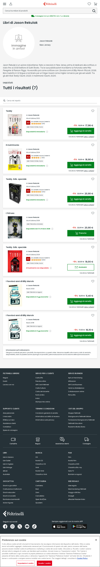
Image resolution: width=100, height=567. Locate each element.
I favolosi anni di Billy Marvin (20, 281)
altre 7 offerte (89, 137)
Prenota (82, 233)
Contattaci (7, 427)
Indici (37, 398)
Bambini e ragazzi (75, 474)
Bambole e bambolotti (11, 499)
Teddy (9, 111)
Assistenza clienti (9, 423)
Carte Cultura (40, 388)
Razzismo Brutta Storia (76, 427)
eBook (5, 471)
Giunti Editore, (31, 118)
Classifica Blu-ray (75, 467)
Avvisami (82, 267)
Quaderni (38, 503)
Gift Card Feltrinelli (42, 385)
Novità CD (39, 461)
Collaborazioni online (76, 391)
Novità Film (72, 461)
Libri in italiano (8, 457)
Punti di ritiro (39, 395)
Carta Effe (39, 378)
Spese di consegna (10, 430)
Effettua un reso (8, 420)
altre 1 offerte (89, 307)
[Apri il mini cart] (95, 4)
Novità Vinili (39, 471)
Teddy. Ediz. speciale (16, 179)
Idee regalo (72, 486)
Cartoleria (39, 486)
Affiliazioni (72, 381)
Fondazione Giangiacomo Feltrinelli (81, 420)
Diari (37, 489)
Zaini (37, 492)
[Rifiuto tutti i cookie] (96, 540)
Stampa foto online (42, 402)
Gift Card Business (75, 385)
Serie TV (71, 471)
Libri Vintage (7, 467)
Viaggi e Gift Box (74, 492)
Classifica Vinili (41, 474)
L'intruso (10, 213)
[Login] (11, 4)
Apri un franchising (75, 378)
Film (69, 457)
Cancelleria (39, 496)
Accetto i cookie (44, 563)
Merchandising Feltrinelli (77, 489)
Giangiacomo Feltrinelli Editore (79, 416)
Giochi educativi (9, 492)
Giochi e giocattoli (10, 486)
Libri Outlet (6, 461)
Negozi (5, 378)
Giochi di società (9, 496)
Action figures (8, 503)
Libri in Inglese (8, 464)
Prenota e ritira (40, 381)
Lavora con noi (8, 385)
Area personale (8, 413)
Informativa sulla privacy (44, 420)
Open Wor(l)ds (40, 499)
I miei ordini (7, 416)
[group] (50, 16)
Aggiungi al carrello (82, 131)
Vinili (37, 467)
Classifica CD (40, 464)
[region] (50, 551)
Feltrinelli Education (75, 423)
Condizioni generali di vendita (46, 413)
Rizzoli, (28, 289)
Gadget (71, 496)
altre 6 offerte (89, 205)
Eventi (5, 381)
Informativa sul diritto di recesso (47, 416)
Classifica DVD (73, 464)
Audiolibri (6, 474)
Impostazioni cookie (25, 563)
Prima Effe (71, 395)
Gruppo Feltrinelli (74, 413)
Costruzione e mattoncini (12, 489)
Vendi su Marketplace (76, 388)
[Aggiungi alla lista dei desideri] (92, 110)
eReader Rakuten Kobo (76, 499)
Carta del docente (42, 391)
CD (36, 457)
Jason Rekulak (33, 115)
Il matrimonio (12, 145)
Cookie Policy (82, 558)
